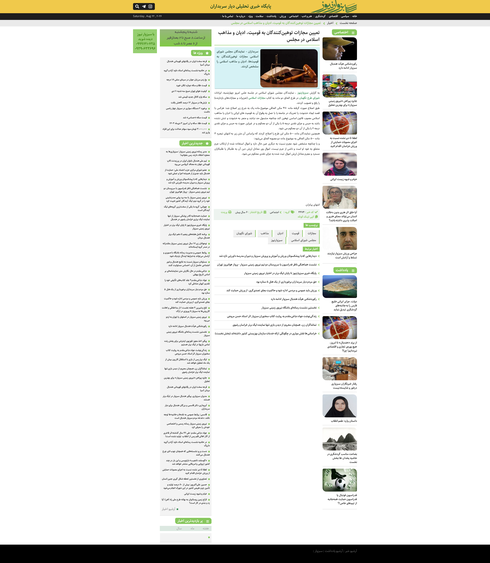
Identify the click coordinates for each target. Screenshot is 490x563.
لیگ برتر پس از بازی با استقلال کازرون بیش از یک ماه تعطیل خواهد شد (187, 361)
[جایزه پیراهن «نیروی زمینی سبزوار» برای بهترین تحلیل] (340, 96)
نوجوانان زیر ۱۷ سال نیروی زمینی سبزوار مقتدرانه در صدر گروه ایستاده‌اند (186, 245)
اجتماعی (293, 16)
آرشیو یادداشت (334, 551)
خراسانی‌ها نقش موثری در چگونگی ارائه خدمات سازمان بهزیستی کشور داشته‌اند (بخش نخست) (266, 333)
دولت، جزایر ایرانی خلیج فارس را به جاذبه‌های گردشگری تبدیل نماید (344, 305)
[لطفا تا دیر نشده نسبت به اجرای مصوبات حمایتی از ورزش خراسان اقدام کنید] (340, 133)
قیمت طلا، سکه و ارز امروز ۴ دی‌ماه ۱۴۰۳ (188, 123)
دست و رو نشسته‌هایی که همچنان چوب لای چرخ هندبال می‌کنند (186, 453)
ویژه (250, 16)
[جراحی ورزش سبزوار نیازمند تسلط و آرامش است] (340, 249)
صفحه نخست (348, 23)
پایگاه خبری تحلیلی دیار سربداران (240, 6)
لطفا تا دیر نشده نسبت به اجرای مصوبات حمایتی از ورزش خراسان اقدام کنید (343, 142)
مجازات (261, 98)
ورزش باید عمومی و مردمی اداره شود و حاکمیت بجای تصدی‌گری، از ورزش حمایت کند (271, 290)
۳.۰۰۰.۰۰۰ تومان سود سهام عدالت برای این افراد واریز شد (186, 131)
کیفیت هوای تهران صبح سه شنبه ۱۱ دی (189, 91)
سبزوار (319, 551)
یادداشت (271, 16)
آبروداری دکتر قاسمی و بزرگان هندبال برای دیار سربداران (187, 407)
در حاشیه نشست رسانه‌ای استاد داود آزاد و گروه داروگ (187, 72)
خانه (354, 16)
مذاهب (265, 233)
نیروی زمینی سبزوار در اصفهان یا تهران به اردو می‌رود (188, 318)
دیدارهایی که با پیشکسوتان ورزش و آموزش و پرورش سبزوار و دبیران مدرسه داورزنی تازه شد (268, 256)
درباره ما (240, 16)
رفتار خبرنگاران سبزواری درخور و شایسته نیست (344, 386)
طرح (309, 98)
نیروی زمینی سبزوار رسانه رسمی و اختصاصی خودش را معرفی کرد (188, 425)
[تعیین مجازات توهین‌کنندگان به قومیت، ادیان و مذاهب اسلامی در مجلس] (289, 86)
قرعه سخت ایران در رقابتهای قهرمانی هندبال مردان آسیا (188, 63)
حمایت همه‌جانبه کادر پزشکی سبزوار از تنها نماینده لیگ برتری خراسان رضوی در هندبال (189, 217)
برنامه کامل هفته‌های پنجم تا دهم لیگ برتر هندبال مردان (189, 236)
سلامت (259, 16)
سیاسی (345, 16)
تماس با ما (227, 16)
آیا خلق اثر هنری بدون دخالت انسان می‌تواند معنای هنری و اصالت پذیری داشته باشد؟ (341, 216)
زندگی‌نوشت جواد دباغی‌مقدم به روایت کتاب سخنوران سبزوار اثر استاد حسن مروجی (272, 316)
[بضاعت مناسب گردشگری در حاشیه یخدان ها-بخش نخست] (340, 449)
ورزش (282, 16)
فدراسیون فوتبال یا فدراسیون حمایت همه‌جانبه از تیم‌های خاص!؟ (342, 499)
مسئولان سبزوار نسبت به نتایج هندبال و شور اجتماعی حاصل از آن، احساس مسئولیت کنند (188, 263)
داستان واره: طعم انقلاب (344, 421)
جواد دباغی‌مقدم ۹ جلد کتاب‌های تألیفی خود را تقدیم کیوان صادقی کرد (187, 282)
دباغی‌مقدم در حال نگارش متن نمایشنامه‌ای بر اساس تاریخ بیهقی (187, 273)
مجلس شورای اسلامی (303, 240)
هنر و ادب (306, 16)
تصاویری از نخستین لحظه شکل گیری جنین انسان (184, 479)
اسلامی (252, 98)
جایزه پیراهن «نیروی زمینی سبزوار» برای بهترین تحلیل (342, 103)
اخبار (330, 23)
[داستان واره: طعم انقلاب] (340, 416)
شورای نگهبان (244, 233)
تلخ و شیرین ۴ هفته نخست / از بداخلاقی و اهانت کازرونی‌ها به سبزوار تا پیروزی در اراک (186, 309)
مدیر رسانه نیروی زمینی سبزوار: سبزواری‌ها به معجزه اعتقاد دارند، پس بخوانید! (188, 153)
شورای (316, 98)
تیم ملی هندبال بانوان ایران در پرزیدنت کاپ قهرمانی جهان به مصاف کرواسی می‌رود (188, 162)
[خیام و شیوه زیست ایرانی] (340, 174)
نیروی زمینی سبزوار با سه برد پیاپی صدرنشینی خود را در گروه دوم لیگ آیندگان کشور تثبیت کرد (188, 199)
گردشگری (320, 16)
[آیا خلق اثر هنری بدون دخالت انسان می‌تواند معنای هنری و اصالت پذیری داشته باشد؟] (340, 208)
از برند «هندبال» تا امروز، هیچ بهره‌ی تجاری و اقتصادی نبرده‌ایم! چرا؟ (342, 346)
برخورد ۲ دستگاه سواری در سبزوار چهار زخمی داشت (188, 110)
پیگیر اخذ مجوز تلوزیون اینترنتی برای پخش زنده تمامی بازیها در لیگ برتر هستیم (187, 343)
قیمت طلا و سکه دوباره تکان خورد (191, 85)
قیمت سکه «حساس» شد (195, 118)
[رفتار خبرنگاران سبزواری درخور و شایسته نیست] (340, 379)
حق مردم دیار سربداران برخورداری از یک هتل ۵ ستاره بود (286, 282)
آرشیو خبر (351, 551)
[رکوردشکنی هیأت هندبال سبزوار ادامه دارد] (340, 59)
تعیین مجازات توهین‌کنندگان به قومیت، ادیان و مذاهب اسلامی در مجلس (276, 23)
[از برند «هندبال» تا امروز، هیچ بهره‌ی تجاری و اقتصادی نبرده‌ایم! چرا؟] (340, 338)
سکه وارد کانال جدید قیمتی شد (192, 97)
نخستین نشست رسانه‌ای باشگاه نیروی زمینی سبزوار (289, 307)
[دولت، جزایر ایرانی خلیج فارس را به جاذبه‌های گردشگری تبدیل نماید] (340, 297)
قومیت (295, 233)
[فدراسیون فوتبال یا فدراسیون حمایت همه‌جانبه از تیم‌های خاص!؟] (340, 490)
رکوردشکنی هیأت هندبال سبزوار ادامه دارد (343, 66)
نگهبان (302, 98)
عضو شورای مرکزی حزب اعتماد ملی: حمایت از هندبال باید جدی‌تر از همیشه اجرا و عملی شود (187, 171)
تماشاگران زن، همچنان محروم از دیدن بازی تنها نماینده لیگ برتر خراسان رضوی (275, 325)
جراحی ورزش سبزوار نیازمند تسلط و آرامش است (342, 255)
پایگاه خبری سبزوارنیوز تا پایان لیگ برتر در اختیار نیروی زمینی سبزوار (280, 273)
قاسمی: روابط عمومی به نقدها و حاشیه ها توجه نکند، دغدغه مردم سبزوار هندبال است (187, 416)
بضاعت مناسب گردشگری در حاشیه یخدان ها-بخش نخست (342, 458)
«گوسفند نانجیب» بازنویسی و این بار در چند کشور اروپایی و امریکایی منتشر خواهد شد (188, 462)
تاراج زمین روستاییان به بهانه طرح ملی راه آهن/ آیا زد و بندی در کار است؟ (186, 501)
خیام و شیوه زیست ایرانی (343, 179)
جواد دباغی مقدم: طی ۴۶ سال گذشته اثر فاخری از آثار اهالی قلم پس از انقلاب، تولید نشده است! (186, 434)
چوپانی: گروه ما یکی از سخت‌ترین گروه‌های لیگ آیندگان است (187, 208)
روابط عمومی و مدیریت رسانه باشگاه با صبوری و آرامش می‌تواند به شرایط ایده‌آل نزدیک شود (186, 254)
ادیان (280, 233)
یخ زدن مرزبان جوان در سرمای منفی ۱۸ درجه (187, 80)
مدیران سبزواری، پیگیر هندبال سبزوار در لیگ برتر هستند (186, 398)
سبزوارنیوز (303, 93)
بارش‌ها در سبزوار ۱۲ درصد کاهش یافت (189, 103)
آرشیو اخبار (168, 509)
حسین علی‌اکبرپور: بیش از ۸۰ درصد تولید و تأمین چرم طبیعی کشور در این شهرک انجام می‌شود (186, 486)
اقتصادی (333, 16)
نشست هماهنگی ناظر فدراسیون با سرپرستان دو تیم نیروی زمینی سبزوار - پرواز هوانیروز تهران (267, 264)
